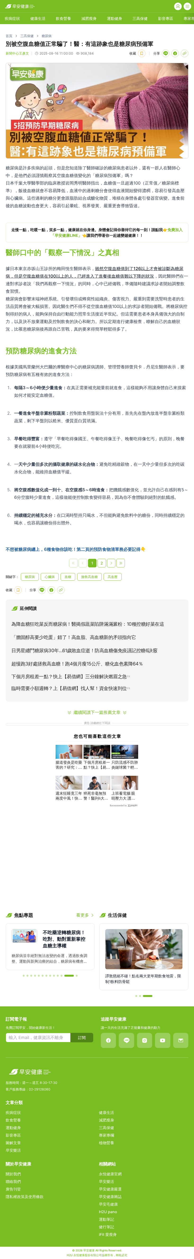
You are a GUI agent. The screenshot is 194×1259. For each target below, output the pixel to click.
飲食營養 (63, 18)
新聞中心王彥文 (17, 53)
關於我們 (13, 1174)
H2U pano (108, 1211)
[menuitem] (12, 18)
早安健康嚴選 (110, 1189)
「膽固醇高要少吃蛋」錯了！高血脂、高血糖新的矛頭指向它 (73, 637)
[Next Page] (111, 563)
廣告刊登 (13, 1189)
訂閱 (82, 1037)
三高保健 (140, 18)
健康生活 (37, 18)
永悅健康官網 (110, 1174)
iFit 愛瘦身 (108, 1234)
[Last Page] (120, 563)
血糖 (68, 577)
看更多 (82, 915)
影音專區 (165, 18)
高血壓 (113, 577)
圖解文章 (13, 1142)
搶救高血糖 (89, 577)
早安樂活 (13, 1150)
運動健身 (114, 18)
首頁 (9, 36)
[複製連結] (184, 53)
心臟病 (50, 577)
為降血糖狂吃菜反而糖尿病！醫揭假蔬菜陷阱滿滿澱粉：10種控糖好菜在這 (87, 624)
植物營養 (106, 1142)
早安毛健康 (108, 1204)
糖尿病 (47, 36)
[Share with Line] (165, 53)
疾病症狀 (12, 18)
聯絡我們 (13, 1181)
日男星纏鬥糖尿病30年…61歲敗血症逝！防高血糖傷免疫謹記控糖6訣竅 (84, 650)
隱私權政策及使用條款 (25, 1196)
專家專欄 (106, 1135)
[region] (97, 232)
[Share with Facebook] (175, 53)
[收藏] (142, 53)
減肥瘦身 (89, 18)
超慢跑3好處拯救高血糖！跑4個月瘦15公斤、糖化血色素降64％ (77, 664)
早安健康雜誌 (110, 1196)
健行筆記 (106, 1227)
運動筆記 (106, 1219)
